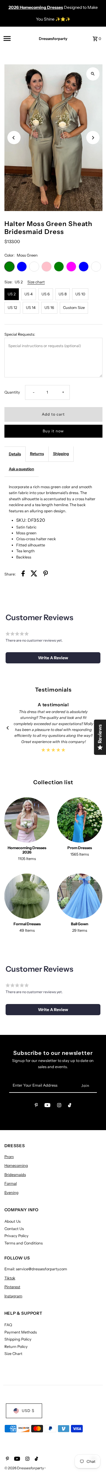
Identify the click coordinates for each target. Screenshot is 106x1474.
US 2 (12, 294)
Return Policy (16, 1346)
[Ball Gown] (79, 896)
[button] (53, 657)
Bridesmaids (15, 1174)
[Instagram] (59, 1106)
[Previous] (14, 137)
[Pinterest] (36, 1106)
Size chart (36, 282)
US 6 (46, 294)
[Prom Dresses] (79, 820)
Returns (37, 453)
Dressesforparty (53, 38)
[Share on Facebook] (23, 574)
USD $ (28, 1410)
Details (15, 454)
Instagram (13, 1296)
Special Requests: (19, 334)
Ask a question (21, 469)
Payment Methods (20, 1332)
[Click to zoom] (93, 74)
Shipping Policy (18, 1339)
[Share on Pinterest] (45, 574)
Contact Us (14, 1229)
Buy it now (53, 431)
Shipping (61, 453)
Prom (9, 1157)
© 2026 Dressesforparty (24, 1468)
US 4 (28, 294)
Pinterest (12, 1287)
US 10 (80, 294)
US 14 (31, 307)
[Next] (93, 137)
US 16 (49, 307)
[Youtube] (47, 1106)
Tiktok (9, 1278)
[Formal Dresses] (27, 896)
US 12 (12, 307)
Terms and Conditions (23, 1243)
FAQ (8, 1325)
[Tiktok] (69, 1106)
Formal (10, 1183)
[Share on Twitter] (34, 574)
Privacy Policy (16, 1236)
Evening (11, 1192)
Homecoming (16, 1165)
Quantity (12, 392)
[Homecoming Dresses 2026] (27, 820)
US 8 (63, 294)
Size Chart (13, 1353)
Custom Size (74, 307)
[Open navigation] (15, 38)
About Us (12, 1221)
